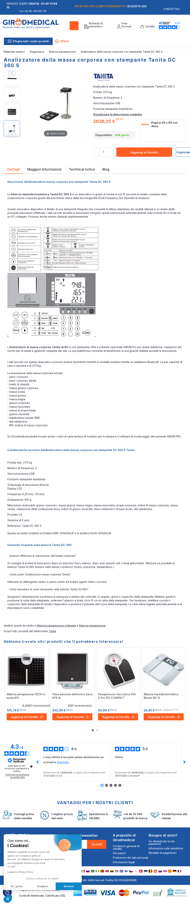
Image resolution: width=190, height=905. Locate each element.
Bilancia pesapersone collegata (56, 625)
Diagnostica (37, 51)
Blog (105, 169)
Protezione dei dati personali (130, 857)
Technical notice (82, 169)
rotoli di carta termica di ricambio (77, 436)
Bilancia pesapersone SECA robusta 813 (27, 696)
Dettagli (13, 169)
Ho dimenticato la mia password (162, 842)
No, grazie (17, 886)
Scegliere (42, 886)
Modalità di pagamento (163, 852)
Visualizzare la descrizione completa (117, 114)
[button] (93, 730)
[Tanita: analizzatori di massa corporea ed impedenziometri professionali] (139, 77)
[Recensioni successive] (184, 762)
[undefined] (31, 766)
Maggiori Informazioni (44, 169)
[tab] (14, 170)
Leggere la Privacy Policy (20, 872)
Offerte (62, 41)
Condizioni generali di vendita (126, 847)
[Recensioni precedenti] (37, 762)
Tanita (52, 631)
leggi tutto (63, 762)
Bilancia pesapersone (62, 51)
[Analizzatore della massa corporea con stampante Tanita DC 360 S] (12, 78)
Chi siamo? (119, 853)
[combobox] (71, 25)
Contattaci (171, 9)
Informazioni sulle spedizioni (166, 848)
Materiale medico (15, 51)
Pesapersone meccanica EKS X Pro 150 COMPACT (117, 696)
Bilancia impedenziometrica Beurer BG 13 (161, 696)
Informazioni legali (124, 862)
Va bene (69, 886)
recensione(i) (40, 705)
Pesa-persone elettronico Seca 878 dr (72, 696)
